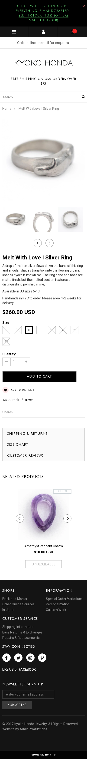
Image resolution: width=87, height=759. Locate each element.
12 (74, 330)
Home (6, 108)
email (44, 43)
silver (29, 400)
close (84, 6)
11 (63, 330)
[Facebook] (6, 657)
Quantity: (9, 354)
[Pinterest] (42, 657)
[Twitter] (18, 657)
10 (51, 330)
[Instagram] (30, 657)
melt (16, 400)
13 (6, 341)
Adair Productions (33, 729)
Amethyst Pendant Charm (43, 546)
